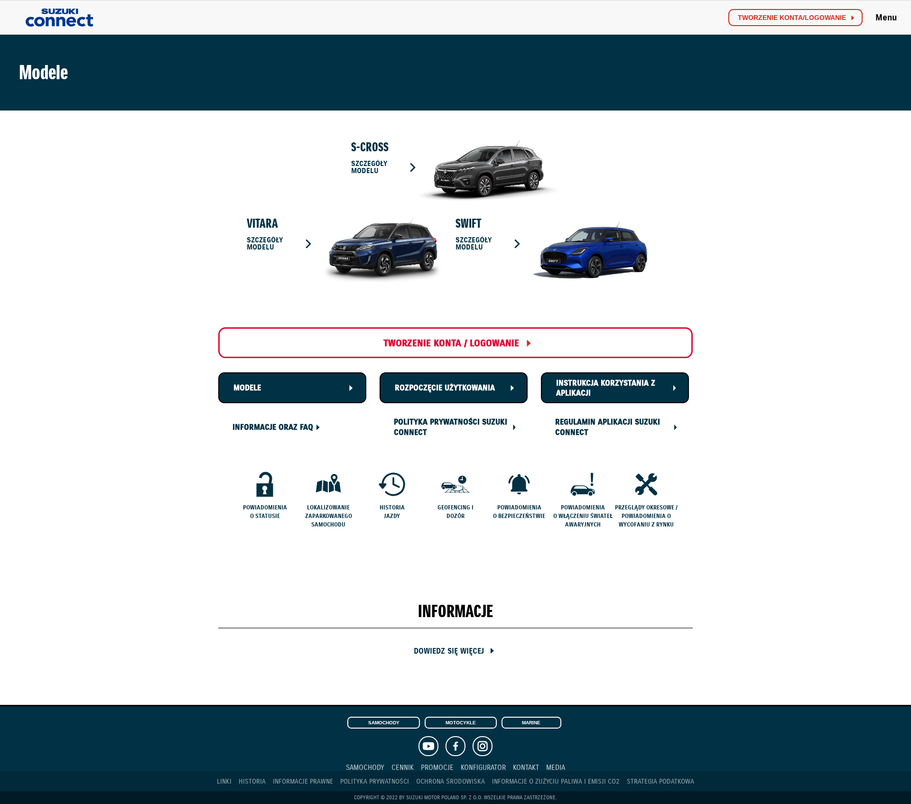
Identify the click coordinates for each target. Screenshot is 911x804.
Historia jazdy (392, 511)
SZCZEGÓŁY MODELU (369, 167)
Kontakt (526, 767)
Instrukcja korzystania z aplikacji (605, 388)
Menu (886, 17)
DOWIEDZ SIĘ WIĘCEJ (449, 651)
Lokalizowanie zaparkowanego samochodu (328, 516)
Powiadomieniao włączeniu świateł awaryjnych (583, 516)
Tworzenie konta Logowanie (792, 17)
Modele (247, 387)
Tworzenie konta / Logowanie (451, 343)
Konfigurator (483, 767)
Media (555, 767)
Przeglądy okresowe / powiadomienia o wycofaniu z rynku (646, 516)
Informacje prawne (303, 781)
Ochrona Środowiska (450, 781)
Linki (224, 781)
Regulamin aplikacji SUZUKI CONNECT (607, 427)
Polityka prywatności (374, 781)
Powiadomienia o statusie (265, 511)
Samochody (384, 722)
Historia (252, 781)
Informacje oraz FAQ (272, 427)
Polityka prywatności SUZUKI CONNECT (450, 427)
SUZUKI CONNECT (59, 18)
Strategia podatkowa (660, 781)
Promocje (437, 767)
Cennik (402, 767)
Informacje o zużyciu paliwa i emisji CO (556, 781)
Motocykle (461, 722)
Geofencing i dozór (455, 511)
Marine (531, 722)
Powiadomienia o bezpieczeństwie (519, 511)
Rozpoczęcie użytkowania (445, 387)
